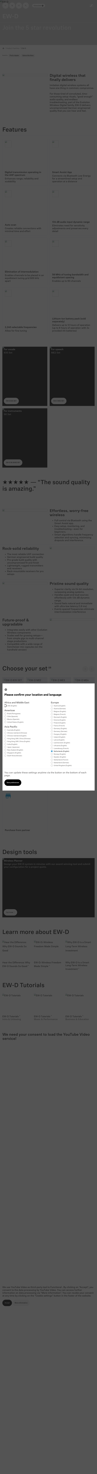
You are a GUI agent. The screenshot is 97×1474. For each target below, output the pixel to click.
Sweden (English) (60, 757)
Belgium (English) (60, 711)
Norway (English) (60, 754)
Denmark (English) (60, 717)
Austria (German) (60, 709)
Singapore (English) (14, 753)
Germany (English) (60, 728)
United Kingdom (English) (63, 765)
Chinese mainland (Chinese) (17, 733)
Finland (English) (60, 723)
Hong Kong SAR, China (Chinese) (19, 738)
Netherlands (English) (61, 751)
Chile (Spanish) (12, 716)
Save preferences (13, 782)
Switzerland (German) (61, 763)
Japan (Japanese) (13, 747)
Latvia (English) (59, 740)
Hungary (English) (60, 734)
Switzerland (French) (61, 760)
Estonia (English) (60, 720)
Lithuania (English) (60, 745)
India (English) (12, 744)
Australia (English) (13, 730)
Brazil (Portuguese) (13, 713)
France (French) (59, 726)
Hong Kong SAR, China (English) (18, 741)
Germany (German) (60, 731)
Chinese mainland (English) (16, 736)
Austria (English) (59, 706)
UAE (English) (12, 706)
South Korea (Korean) (14, 756)
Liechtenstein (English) (62, 743)
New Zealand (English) (15, 750)
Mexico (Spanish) (13, 719)
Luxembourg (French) (61, 748)
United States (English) (15, 722)
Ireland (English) (59, 737)
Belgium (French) (60, 714)
